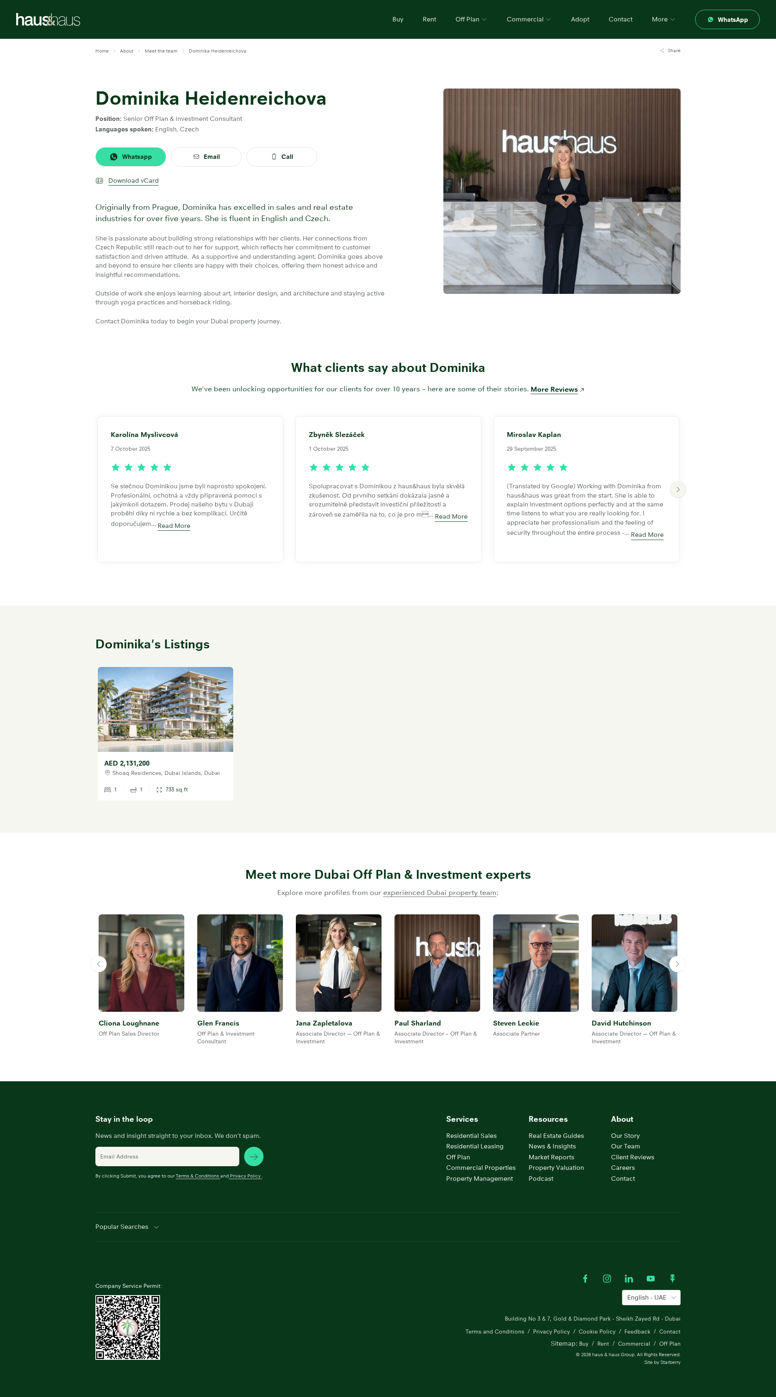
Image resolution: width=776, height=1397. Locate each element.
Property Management (479, 1178)
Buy (397, 19)
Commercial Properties (481, 1167)
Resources (548, 1119)
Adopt (580, 19)
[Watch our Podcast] (672, 1278)
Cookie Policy (597, 1331)
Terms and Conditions (495, 1331)
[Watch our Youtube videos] (651, 1278)
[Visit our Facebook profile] (585, 1278)
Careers (623, 1167)
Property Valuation (556, 1167)
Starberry (670, 1362)
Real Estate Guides (556, 1136)
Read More (174, 526)
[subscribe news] (254, 1156)
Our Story (625, 1136)
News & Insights (552, 1146)
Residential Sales (471, 1136)
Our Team (625, 1146)
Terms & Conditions (197, 1176)
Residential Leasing (475, 1146)
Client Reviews (632, 1157)
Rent (429, 19)
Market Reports (551, 1157)
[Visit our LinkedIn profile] (629, 1278)
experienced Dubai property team (439, 892)
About (622, 1119)
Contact (621, 19)
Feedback (637, 1331)
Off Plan (458, 1157)
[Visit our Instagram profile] (607, 1278)
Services (462, 1119)
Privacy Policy (245, 1176)
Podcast (541, 1178)
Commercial (634, 1343)
